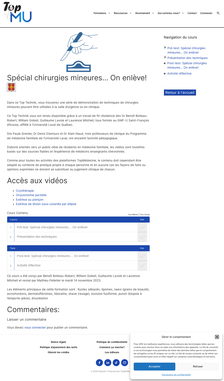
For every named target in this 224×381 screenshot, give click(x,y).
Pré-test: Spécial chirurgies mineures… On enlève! (52, 227)
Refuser (198, 366)
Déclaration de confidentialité (176, 374)
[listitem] (99, 362)
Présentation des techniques (37, 236)
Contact (192, 13)
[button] (217, 337)
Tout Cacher (145, 215)
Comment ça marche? (112, 347)
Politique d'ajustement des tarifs (58, 347)
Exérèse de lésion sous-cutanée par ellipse (46, 204)
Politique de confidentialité (112, 342)
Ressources (121, 13)
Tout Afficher (133, 215)
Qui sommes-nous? (169, 13)
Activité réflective (29, 265)
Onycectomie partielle (31, 195)
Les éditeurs (112, 352)
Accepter (154, 366)
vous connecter (35, 327)
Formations (100, 13)
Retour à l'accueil (179, 92)
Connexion (206, 13)
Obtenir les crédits (58, 352)
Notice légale (58, 342)
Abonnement (142, 13)
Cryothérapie (25, 190)
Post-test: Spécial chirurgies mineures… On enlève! (53, 256)
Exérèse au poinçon (29, 199)
